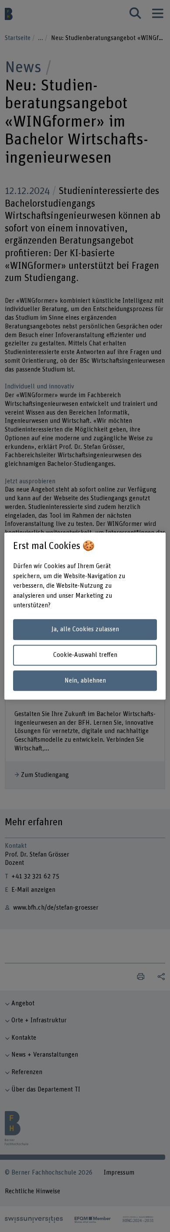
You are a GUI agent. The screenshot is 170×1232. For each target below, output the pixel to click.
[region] (85, 616)
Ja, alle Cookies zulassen (85, 629)
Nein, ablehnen (85, 680)
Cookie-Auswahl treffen (85, 655)
